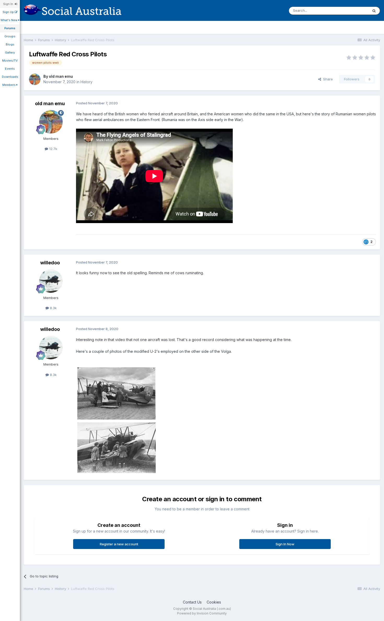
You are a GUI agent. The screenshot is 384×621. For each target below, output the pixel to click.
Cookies (214, 602)
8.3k (53, 308)
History (86, 82)
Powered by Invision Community (202, 613)
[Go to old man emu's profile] (34, 79)
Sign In (9, 4)
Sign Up (9, 12)
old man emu (61, 76)
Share (327, 79)
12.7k (52, 149)
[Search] (374, 11)
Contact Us (192, 602)
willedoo (50, 262)
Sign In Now (285, 544)
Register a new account (119, 544)
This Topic (353, 11)
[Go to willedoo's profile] (51, 281)
